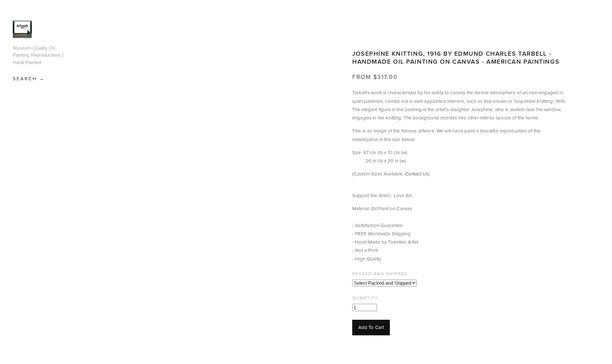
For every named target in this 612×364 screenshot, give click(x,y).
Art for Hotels (26, 306)
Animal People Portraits (37, 107)
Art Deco (28, 120)
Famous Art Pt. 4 (38, 209)
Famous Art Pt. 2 (38, 177)
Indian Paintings (29, 225)
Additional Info (28, 297)
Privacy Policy (27, 355)
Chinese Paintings (29, 142)
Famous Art (32, 165)
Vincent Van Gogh (34, 256)
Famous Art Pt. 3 (38, 193)
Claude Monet (37, 155)
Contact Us (24, 326)
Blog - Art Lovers (30, 316)
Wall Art (28, 269)
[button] (371, 327)
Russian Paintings (29, 240)
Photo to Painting (30, 346)
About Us (23, 287)
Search (26, 78)
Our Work (23, 336)
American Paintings (29, 91)
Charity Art (33, 129)
